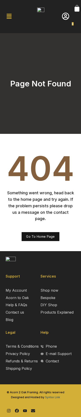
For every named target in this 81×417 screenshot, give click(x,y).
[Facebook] (17, 411)
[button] (9, 16)
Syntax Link (52, 397)
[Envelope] (33, 411)
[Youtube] (25, 411)
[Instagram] (9, 411)
